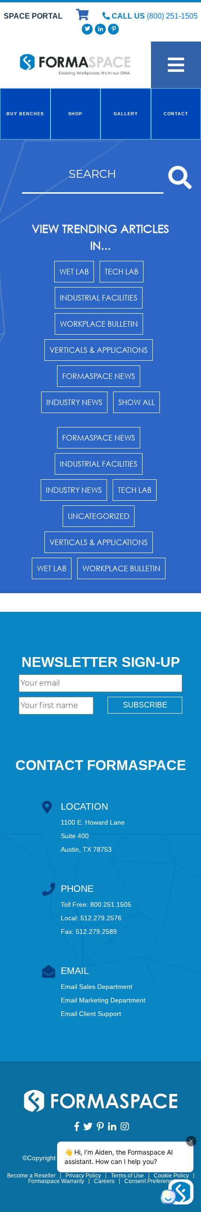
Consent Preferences (151, 1181)
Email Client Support (91, 1013)
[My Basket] (83, 16)
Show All (136, 402)
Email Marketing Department (103, 1000)
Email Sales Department (96, 986)
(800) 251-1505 (172, 16)
